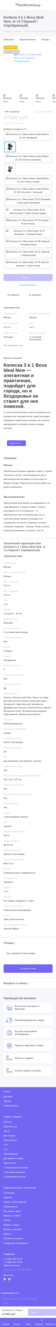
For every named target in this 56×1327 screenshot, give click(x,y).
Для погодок (9, 1136)
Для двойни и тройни (13, 1158)
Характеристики (27, 39)
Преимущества (11, 1207)
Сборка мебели (11, 1106)
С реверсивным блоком (15, 1177)
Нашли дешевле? (28, 285)
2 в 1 (6, 1149)
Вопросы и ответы (12, 1216)
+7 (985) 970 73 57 (13, 1262)
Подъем (7, 1101)
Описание (9, 39)
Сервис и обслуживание (15, 1202)
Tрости (7, 1131)
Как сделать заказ (12, 1211)
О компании (9, 1193)
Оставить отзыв (28, 968)
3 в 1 (6, 1145)
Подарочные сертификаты (16, 1243)
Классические (10, 1140)
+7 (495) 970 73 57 (13, 1259)
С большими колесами (14, 1172)
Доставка (8, 1097)
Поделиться (15, 443)
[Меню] (5, 5)
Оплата (7, 1220)
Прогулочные (10, 1163)
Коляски (7, 1122)
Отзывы (46, 39)
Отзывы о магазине (13, 1229)
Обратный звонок (12, 1265)
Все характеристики (13, 345)
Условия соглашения (13, 1238)
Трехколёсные (10, 1127)
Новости (7, 1234)
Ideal (6, 891)
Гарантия (8, 1197)
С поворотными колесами (16, 1168)
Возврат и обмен (11, 1225)
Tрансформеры (11, 1154)
